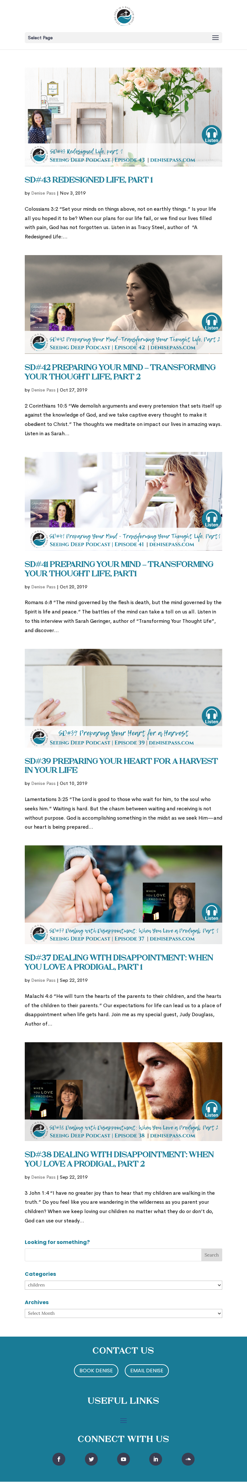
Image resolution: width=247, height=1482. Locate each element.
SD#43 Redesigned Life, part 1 (89, 180)
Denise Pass (43, 193)
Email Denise (146, 1370)
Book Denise (96, 1370)
